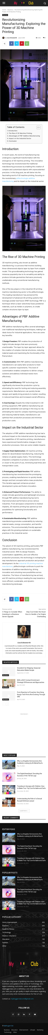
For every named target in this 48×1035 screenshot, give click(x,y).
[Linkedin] (24, 1014)
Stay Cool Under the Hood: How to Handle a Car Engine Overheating (35, 614)
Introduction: (13, 131)
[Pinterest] (22, 43)
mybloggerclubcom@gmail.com (22, 999)
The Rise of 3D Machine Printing (20, 133)
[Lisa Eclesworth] (3, 38)
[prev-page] (3, 704)
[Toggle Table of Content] (37, 127)
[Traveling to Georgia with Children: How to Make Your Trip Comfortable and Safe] (8, 789)
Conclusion (13, 141)
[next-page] (7, 704)
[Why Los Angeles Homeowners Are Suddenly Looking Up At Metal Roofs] (8, 764)
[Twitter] (16, 43)
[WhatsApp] (27, 43)
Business (10, 10)
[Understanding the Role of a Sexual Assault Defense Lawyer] (8, 802)
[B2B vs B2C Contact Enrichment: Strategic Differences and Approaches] (8, 683)
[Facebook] (11, 43)
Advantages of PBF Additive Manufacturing (24, 136)
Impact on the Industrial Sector (20, 138)
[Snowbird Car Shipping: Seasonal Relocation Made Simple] (8, 671)
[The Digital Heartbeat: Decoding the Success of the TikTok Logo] (8, 777)
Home (4, 10)
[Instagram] (18, 1014)
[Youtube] (35, 1014)
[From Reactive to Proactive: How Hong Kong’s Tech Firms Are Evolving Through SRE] (8, 695)
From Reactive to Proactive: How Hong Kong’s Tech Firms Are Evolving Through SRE (31, 694)
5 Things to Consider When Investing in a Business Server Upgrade (12, 614)
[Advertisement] (24, 729)
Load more (23, 811)
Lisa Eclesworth (12, 38)
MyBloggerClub (8, 1026)
